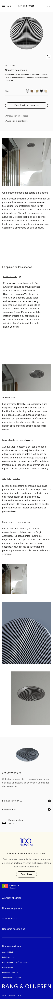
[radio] (27, 91)
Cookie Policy (7, 974)
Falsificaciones (8, 964)
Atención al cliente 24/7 (18, 121)
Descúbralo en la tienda (26, 105)
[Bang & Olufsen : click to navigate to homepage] (26, 6)
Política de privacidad (10, 979)
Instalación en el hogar (17, 116)
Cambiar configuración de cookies (15, 969)
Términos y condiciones (11, 984)
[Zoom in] (26, 33)
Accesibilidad (7, 959)
